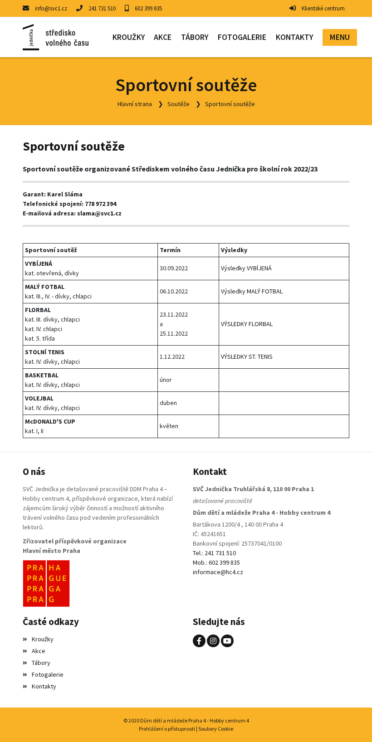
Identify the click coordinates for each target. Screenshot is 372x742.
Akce (38, 651)
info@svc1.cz (51, 8)
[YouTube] (227, 641)
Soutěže (178, 104)
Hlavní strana (134, 104)
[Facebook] (199, 641)
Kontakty (44, 686)
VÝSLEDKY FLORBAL (247, 324)
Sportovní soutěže (230, 104)
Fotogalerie (48, 674)
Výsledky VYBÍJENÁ (247, 268)
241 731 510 (102, 8)
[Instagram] (213, 641)
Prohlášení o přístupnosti (167, 728)
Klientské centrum (323, 8)
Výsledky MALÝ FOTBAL (252, 291)
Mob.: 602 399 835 (216, 562)
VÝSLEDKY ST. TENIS (247, 356)
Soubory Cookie (215, 728)
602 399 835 (148, 8)
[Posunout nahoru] (351, 721)
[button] (340, 37)
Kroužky (43, 639)
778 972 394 (100, 204)
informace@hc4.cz (218, 572)
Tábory (41, 663)
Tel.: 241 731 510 (214, 553)
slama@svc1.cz (99, 213)
